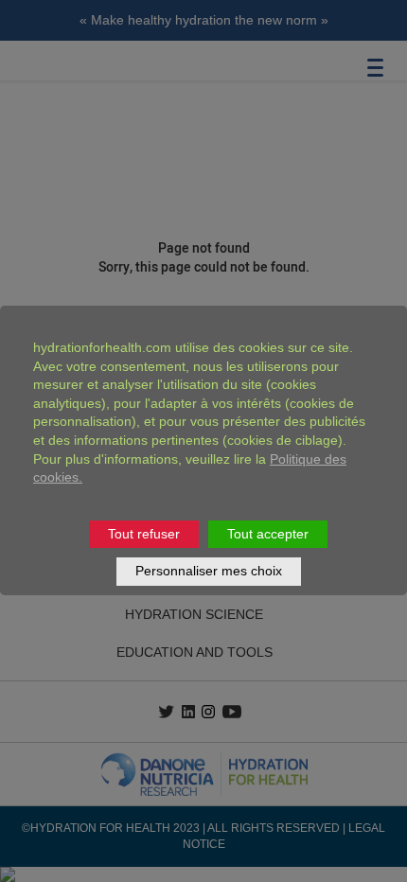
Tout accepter (268, 533)
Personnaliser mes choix (208, 570)
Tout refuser (144, 533)
